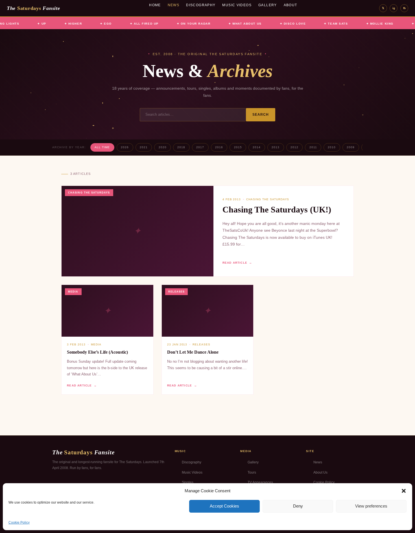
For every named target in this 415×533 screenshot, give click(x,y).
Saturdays (33, 8)
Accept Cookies (224, 506)
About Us (320, 472)
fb (404, 8)
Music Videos (237, 5)
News (174, 5)
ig (393, 8)
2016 (219, 147)
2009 (351, 147)
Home (155, 5)
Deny (298, 506)
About (290, 5)
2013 (275, 147)
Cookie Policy (19, 523)
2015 (238, 147)
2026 (125, 147)
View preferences (371, 506)
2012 (294, 147)
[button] (404, 491)
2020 (163, 147)
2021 (144, 147)
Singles (187, 482)
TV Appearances (260, 482)
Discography (200, 5)
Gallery (267, 5)
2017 (200, 147)
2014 (257, 147)
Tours (252, 472)
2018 (181, 147)
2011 (313, 147)
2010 (332, 147)
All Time (102, 147)
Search (260, 114)
